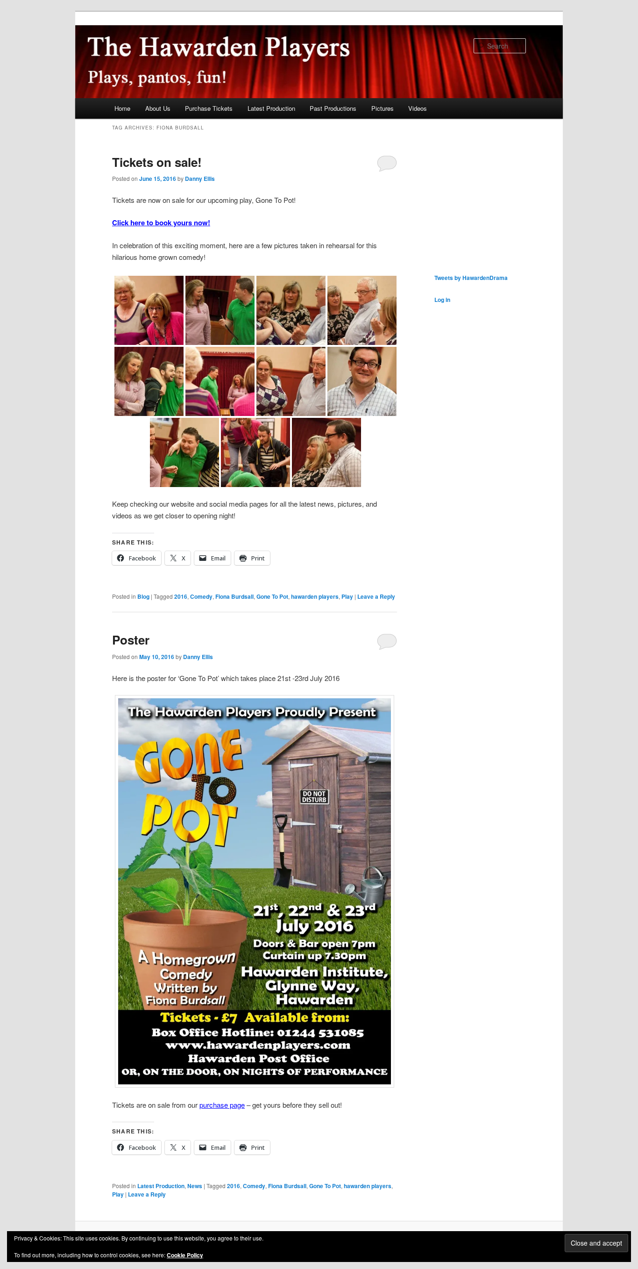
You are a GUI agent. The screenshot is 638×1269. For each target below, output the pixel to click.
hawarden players (315, 596)
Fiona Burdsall (234, 596)
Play (347, 596)
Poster (130, 639)
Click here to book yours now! (161, 222)
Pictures (382, 108)
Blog (143, 596)
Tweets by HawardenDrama (471, 277)
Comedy (201, 596)
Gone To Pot (272, 596)
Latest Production (271, 108)
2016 (180, 596)
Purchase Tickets (209, 108)
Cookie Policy (185, 1255)
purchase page (222, 1105)
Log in (442, 299)
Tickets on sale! (157, 162)
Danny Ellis (200, 178)
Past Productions (333, 108)
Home (122, 108)
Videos (417, 108)
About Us (157, 108)
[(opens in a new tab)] (493, 131)
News (194, 1186)
